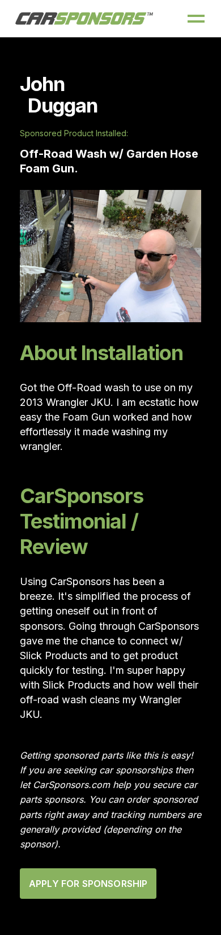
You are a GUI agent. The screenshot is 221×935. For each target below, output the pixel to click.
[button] (196, 18)
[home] (84, 18)
